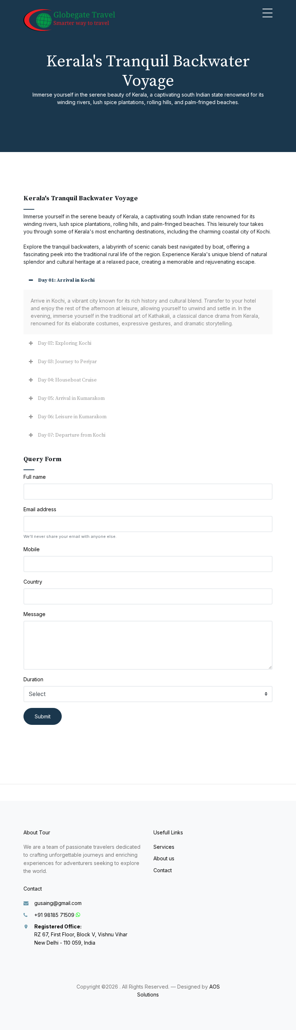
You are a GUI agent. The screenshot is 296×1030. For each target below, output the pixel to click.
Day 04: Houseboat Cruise (67, 380)
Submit (43, 716)
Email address (39, 509)
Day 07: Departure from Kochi (71, 435)
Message (34, 614)
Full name (34, 477)
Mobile (31, 549)
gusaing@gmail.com (58, 903)
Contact (162, 870)
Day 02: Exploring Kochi (64, 343)
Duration (33, 679)
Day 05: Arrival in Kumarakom (71, 398)
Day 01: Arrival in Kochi (66, 280)
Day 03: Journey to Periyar (67, 361)
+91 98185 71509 (54, 915)
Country (32, 582)
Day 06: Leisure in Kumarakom (72, 417)
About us (163, 858)
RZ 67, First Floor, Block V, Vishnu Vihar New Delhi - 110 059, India (80, 934)
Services (163, 847)
